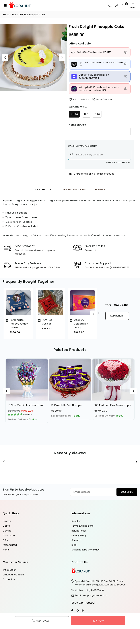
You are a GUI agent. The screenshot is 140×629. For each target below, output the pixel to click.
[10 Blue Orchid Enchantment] (27, 380)
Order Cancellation (13, 574)
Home (6, 14)
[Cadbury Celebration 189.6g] (82, 302)
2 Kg (97, 114)
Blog (74, 544)
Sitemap (76, 540)
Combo (7, 530)
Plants (6, 549)
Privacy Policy (78, 535)
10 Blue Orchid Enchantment (26, 405)
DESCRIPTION (43, 189)
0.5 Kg (74, 114)
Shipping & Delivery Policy (85, 549)
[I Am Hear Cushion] (50, 302)
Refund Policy (78, 530)
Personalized (10, 544)
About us (76, 521)
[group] (33, 57)
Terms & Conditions (82, 525)
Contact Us (9, 579)
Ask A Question (104, 99)
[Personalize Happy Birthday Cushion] (18, 302)
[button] (5, 5)
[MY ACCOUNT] (117, 5)
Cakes (6, 525)
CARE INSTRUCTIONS (73, 189)
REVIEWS (100, 189)
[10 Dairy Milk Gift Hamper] (70, 380)
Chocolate (9, 535)
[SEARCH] (110, 5)
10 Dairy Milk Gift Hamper (66, 405)
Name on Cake (78, 124)
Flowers (7, 521)
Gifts (5, 540)
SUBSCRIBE (127, 491)
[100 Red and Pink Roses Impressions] (113, 380)
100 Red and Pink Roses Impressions (116, 405)
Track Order (9, 569)
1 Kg (86, 114)
